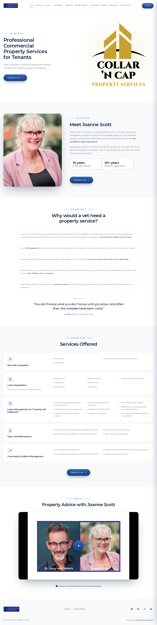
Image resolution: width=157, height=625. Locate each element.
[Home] (10, 5)
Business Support (81, 5)
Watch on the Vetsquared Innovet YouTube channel (80, 586)
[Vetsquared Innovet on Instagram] (144, 609)
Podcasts (104, 5)
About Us (39, 5)
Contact (67, 609)
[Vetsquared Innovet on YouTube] (151, 609)
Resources (69, 5)
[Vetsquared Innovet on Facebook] (138, 609)
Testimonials (113, 5)
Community (94, 5)
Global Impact (125, 5)
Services (47, 5)
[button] (78, 546)
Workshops (58, 5)
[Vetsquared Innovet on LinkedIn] (131, 609)
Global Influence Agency (145, 620)
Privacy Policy (79, 609)
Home (31, 5)
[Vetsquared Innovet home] (11, 609)
